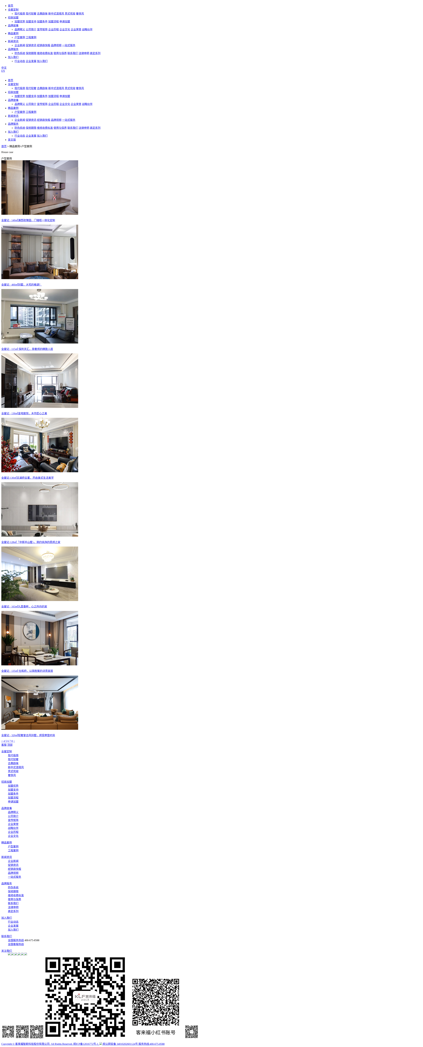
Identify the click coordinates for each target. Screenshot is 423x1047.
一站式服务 (68, 45)
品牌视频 (56, 45)
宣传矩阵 (42, 29)
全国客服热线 (16, 944)
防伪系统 (20, 53)
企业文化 (64, 29)
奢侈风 (80, 13)
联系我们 (72, 53)
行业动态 (20, 61)
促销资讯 (31, 45)
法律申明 (84, 53)
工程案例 (31, 37)
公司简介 (31, 29)
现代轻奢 (31, 13)
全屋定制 (13, 9)
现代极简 (20, 13)
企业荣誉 (76, 29)
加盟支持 (31, 21)
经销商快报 (43, 45)
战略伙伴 (87, 29)
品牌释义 (20, 29)
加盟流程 (53, 21)
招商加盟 (13, 17)
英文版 (12, 139)
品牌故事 (13, 25)
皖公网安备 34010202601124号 (120, 1044)
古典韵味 (42, 13)
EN (3, 70)
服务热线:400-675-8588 (151, 1044)
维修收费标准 (45, 53)
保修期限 (31, 53)
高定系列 (95, 53)
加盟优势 (20, 21)
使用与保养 (60, 53)
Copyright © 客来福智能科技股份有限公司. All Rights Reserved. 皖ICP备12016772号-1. (50, 1044)
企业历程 (53, 29)
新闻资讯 (13, 41)
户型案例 (20, 37)
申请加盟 (64, 21)
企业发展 (31, 61)
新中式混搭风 (56, 13)
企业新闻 (20, 45)
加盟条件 (42, 21)
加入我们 (13, 57)
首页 (10, 5)
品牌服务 (13, 49)
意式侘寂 (70, 13)
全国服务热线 (16, 940)
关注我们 (6, 950)
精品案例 (13, 33)
